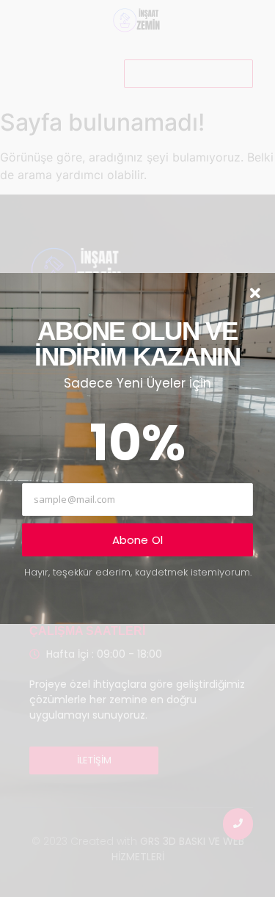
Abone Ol (138, 540)
